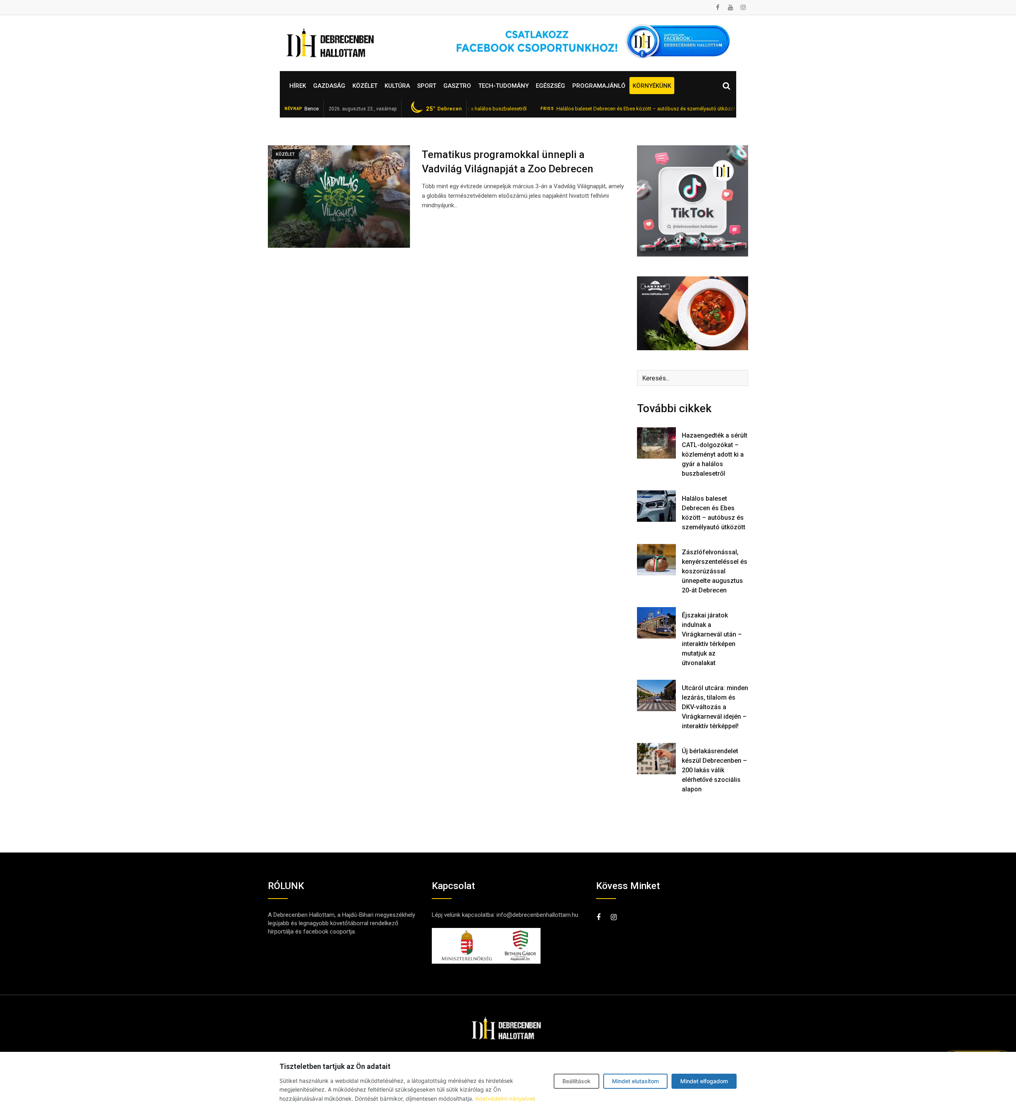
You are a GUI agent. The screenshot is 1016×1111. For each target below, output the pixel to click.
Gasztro (457, 85)
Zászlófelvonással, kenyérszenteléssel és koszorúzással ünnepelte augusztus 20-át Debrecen (714, 571)
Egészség (550, 85)
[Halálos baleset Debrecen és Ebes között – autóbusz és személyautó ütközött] (656, 505)
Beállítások (576, 1081)
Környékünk (652, 85)
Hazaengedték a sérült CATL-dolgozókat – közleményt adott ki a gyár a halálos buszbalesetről (714, 454)
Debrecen (444, 108)
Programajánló (598, 85)
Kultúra (397, 85)
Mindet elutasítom (635, 1081)
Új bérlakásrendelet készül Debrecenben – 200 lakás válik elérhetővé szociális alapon (714, 770)
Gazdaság (329, 85)
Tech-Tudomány (503, 85)
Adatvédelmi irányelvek (505, 1098)
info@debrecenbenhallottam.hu (537, 914)
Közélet (364, 85)
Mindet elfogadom (704, 1081)
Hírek (297, 85)
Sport (426, 85)
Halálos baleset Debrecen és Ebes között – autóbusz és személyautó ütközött (609, 109)
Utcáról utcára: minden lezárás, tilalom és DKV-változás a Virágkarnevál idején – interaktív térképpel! (715, 707)
